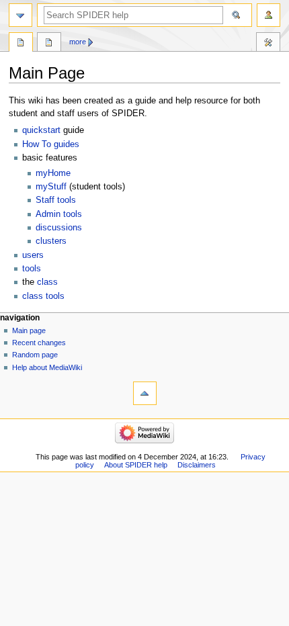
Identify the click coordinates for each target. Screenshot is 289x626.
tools (31, 268)
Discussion (49, 43)
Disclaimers (196, 465)
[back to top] (145, 393)
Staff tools (56, 200)
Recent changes (39, 343)
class (47, 282)
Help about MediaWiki (47, 367)
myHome (53, 173)
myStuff (51, 186)
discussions (59, 227)
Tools (268, 43)
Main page (29, 330)
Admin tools (59, 214)
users (33, 255)
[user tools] (268, 15)
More (77, 42)
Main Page (20, 43)
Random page (35, 355)
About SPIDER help (135, 465)
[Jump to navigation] (20, 15)
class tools (43, 296)
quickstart (41, 130)
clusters (51, 241)
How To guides (50, 144)
